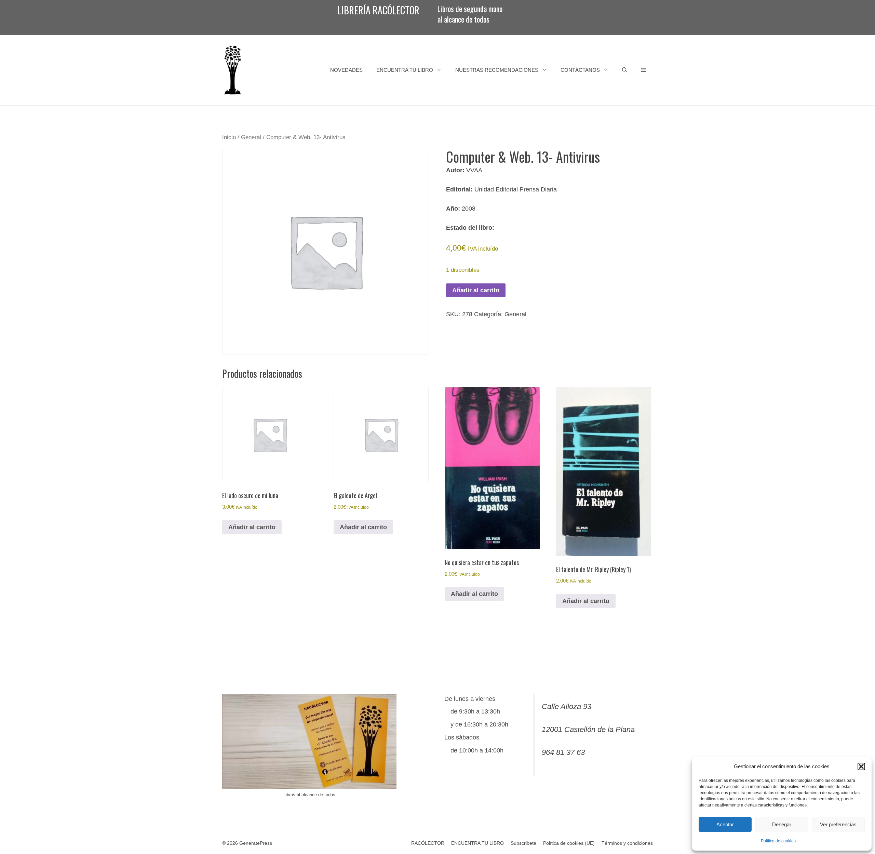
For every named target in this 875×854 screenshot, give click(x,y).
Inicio (229, 137)
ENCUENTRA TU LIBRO (404, 70)
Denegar (781, 824)
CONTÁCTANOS (580, 70)
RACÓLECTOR (427, 843)
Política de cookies (778, 841)
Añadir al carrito (475, 290)
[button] (861, 766)
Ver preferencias (838, 824)
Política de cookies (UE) (569, 843)
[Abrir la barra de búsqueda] (624, 70)
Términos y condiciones (627, 843)
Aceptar (725, 824)
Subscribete (523, 843)
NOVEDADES (346, 70)
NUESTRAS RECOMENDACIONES (496, 70)
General (251, 137)
